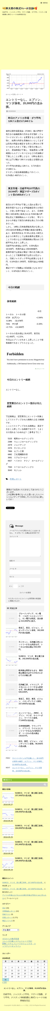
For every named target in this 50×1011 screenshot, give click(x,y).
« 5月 (4, 982)
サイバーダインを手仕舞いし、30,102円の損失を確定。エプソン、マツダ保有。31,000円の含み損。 (28, 761)
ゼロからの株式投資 (10, 939)
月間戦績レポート (8, 911)
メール (12, 569)
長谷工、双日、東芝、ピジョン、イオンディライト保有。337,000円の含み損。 (31, 701)
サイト (11, 577)
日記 (4, 908)
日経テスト (6, 914)
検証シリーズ (7, 921)
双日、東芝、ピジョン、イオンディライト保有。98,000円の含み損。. (31, 743)
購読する (8, 780)
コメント (13, 536)
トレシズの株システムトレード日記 (17, 941)
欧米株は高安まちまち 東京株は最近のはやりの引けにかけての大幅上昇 (31, 672)
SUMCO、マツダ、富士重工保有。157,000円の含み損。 (23, 882)
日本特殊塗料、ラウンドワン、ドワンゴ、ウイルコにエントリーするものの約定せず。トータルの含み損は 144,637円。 (31, 731)
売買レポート (16, 479)
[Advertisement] (25, 43)
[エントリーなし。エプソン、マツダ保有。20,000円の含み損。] (25, 81)
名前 (12, 561)
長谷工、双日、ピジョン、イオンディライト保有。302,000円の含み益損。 (31, 630)
